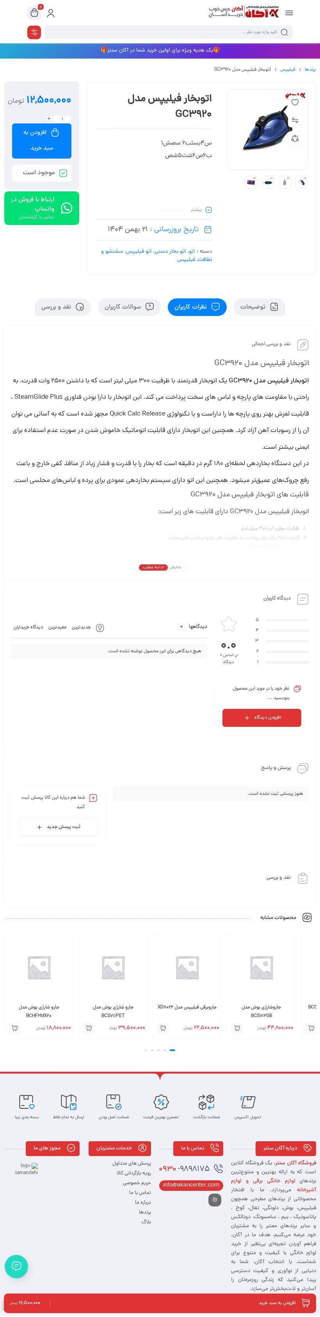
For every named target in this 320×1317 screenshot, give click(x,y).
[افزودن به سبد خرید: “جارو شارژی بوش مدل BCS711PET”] (88, 1029)
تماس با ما (140, 1193)
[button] (172, 1050)
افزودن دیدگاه (267, 717)
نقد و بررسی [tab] (57, 307)
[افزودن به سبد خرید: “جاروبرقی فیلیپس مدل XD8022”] (163, 1029)
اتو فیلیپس (139, 252)
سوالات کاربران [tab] (123, 307)
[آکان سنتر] (243, 12)
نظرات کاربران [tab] (191, 307)
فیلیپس (287, 69)
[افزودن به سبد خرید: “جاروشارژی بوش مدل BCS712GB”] (237, 1029)
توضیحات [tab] (253, 307)
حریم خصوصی (137, 1183)
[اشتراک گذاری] (295, 138)
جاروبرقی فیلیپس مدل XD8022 (187, 1007)
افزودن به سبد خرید (38, 140)
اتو (192, 252)
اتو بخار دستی (170, 252)
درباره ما (143, 1202)
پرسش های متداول (131, 1163)
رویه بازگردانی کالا (134, 1173)
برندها (310, 69)
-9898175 (184, 1170)
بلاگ (146, 1222)
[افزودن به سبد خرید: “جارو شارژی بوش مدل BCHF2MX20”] (14, 1029)
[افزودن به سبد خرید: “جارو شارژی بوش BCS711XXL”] (311, 1029)
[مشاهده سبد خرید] (34, 13)
